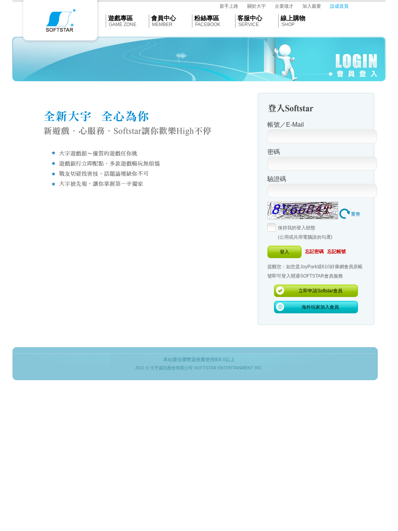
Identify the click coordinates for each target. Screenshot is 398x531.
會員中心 (163, 18)
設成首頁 (339, 6)
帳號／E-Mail (285, 124)
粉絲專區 (206, 18)
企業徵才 (284, 6)
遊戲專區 (120, 18)
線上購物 (293, 18)
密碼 (273, 151)
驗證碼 (276, 179)
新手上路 (229, 6)
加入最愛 (311, 6)
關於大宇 (256, 6)
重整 (355, 214)
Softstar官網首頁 (60, 22)
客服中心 (249, 18)
